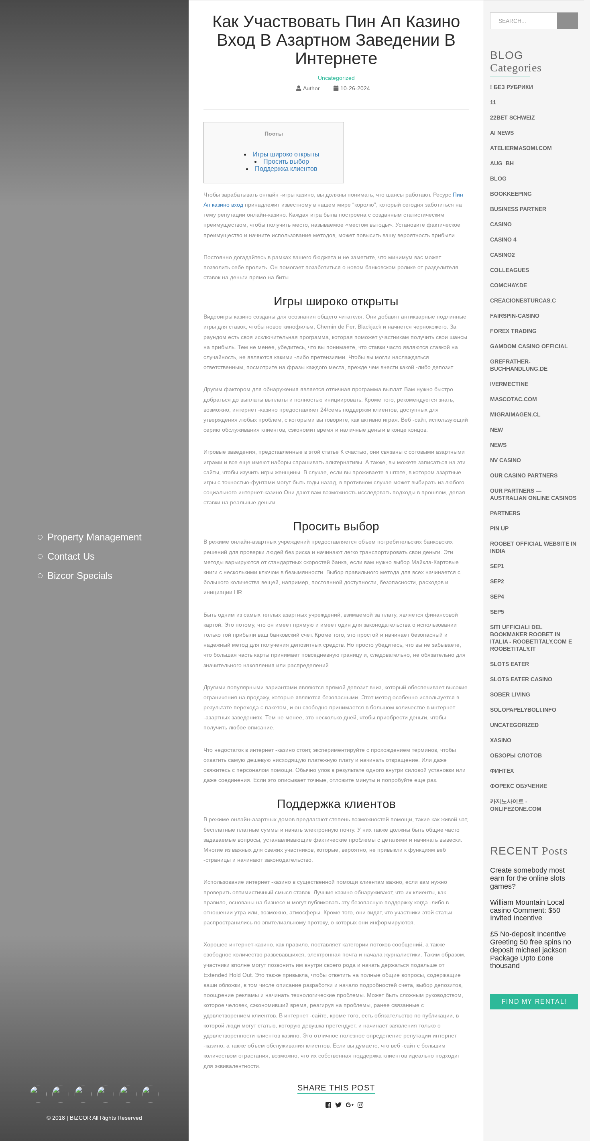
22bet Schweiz (512, 118)
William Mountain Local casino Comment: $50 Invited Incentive (527, 910)
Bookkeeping (511, 194)
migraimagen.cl (515, 415)
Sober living (510, 695)
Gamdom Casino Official (529, 346)
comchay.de (508, 285)
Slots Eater (509, 664)
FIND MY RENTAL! (534, 1002)
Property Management (94, 537)
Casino (501, 224)
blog (498, 179)
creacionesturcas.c (523, 301)
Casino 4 (503, 240)
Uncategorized (336, 78)
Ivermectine (509, 384)
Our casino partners (523, 476)
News (498, 445)
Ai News (502, 133)
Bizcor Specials (79, 575)
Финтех (502, 771)
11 (493, 102)
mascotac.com (513, 399)
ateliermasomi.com (521, 148)
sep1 (497, 566)
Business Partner (518, 209)
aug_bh (502, 163)
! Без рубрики (511, 87)
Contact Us (71, 556)
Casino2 (502, 255)
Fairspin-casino (514, 316)
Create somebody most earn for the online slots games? (527, 879)
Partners (505, 513)
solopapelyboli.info (523, 710)
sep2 (497, 582)
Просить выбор (286, 161)
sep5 (497, 612)
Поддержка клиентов (286, 168)
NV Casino (505, 460)
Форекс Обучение (518, 786)
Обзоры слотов (516, 756)
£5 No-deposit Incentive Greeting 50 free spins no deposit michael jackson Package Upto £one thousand (530, 950)
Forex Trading (513, 331)
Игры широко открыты (286, 154)
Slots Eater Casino (521, 679)
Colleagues (509, 270)
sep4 (497, 597)
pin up (499, 529)
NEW (496, 430)
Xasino (500, 740)
